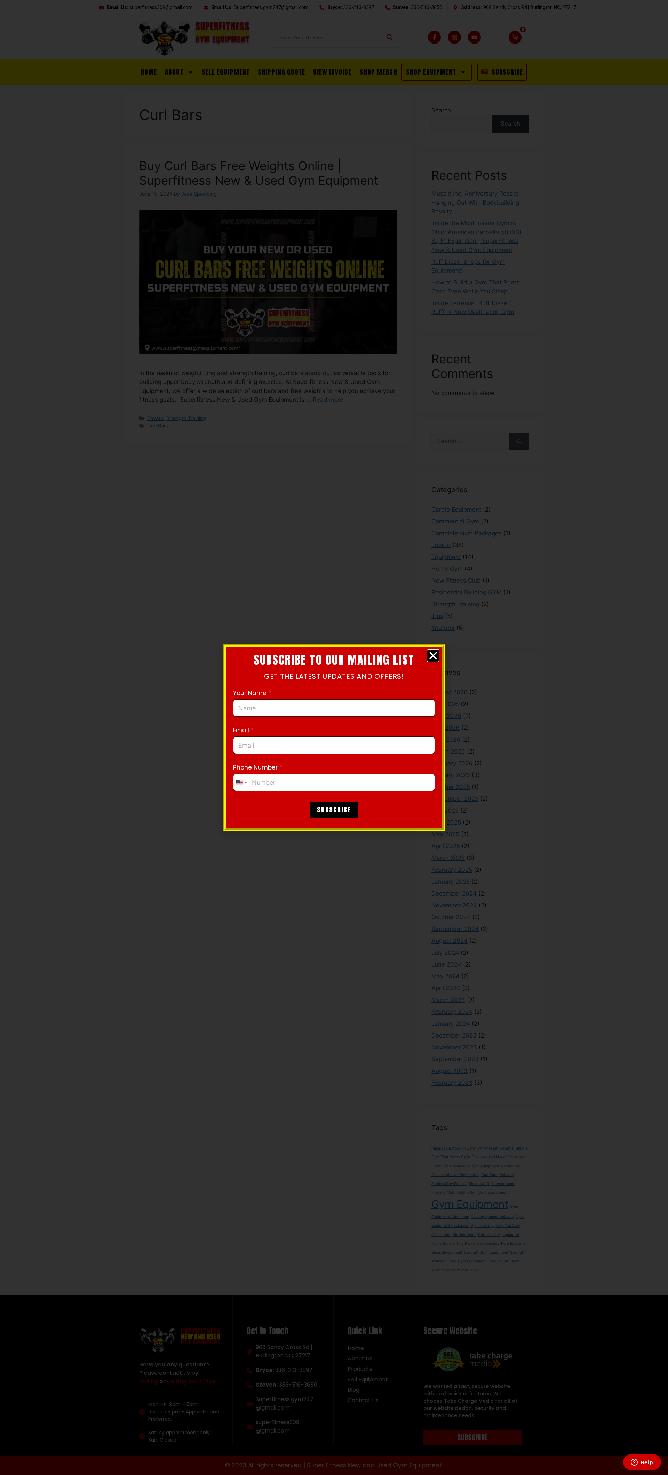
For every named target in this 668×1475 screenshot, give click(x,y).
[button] (433, 655)
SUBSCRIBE (334, 809)
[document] (334, 737)
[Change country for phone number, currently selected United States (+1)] (241, 782)
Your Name (252, 693)
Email (243, 730)
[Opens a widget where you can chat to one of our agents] (642, 1463)
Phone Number (257, 767)
